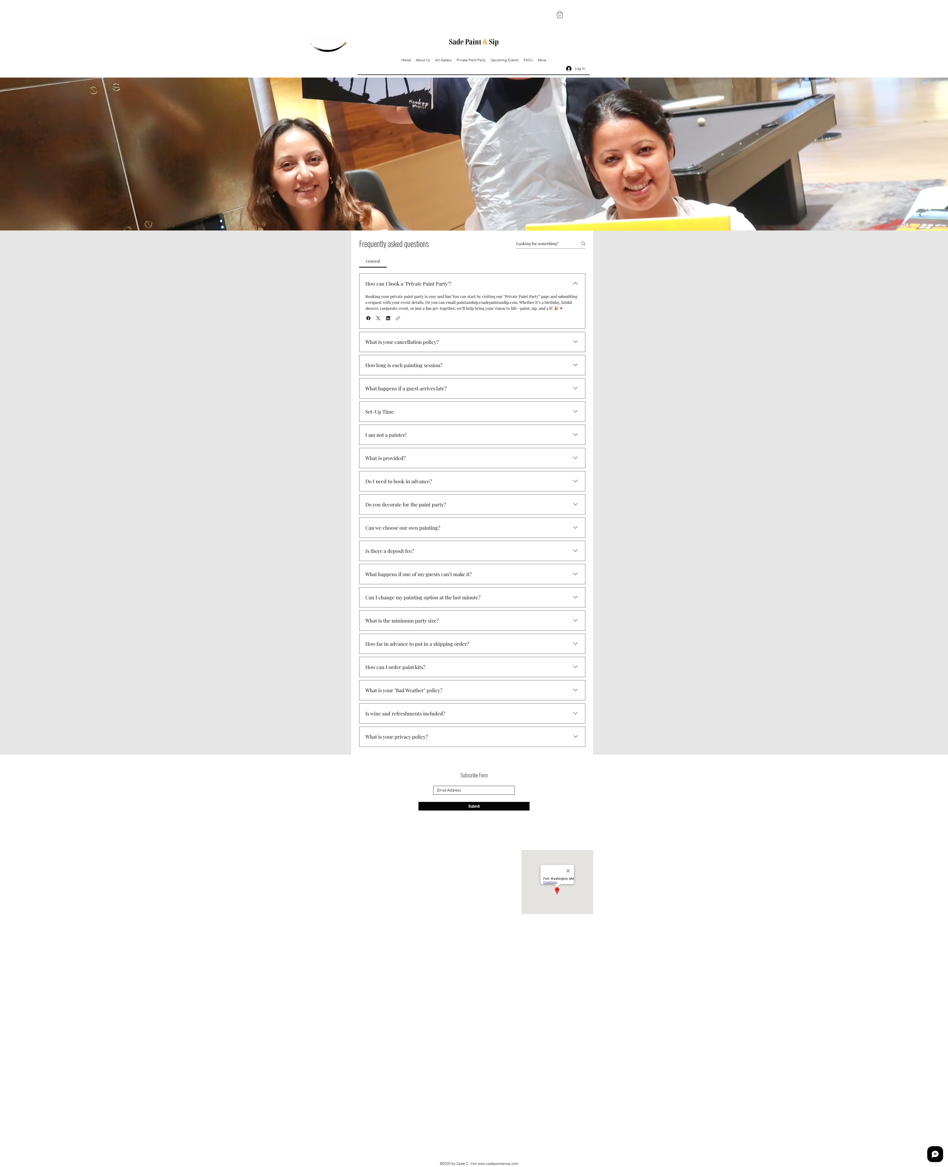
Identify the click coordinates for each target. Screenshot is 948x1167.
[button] (560, 14)
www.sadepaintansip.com (498, 1163)
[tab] (373, 261)
